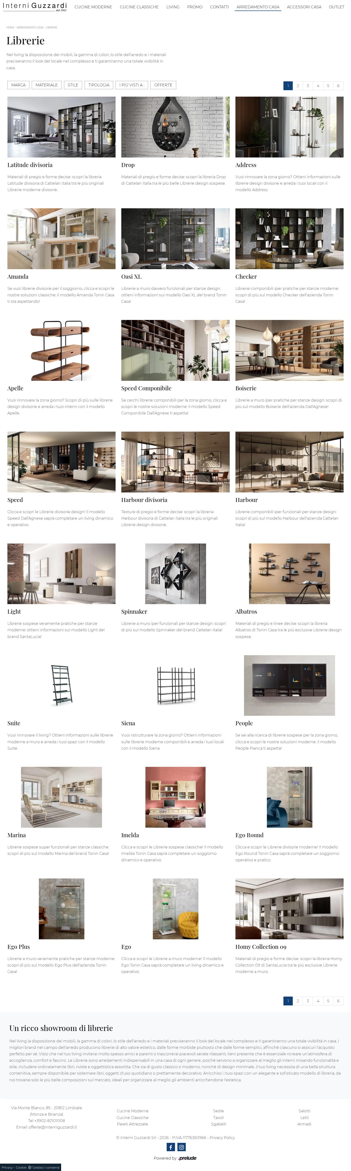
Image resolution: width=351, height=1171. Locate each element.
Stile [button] (73, 85)
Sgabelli (218, 1124)
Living (173, 7)
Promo (194, 7)
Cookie (21, 1167)
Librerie (51, 27)
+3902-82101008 (49, 1121)
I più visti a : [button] (131, 85)
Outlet (336, 7)
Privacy (7, 1167)
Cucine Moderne (93, 7)
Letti (304, 1117)
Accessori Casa (304, 7)
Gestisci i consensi (45, 1167)
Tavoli (218, 1117)
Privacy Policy (222, 1137)
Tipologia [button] (98, 85)
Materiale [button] (47, 85)
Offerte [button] (163, 85)
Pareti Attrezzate (132, 1124)
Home (10, 27)
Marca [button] (18, 85)
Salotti (304, 1111)
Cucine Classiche (139, 7)
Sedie (218, 1111)
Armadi (304, 1124)
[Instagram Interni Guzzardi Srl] (181, 1147)
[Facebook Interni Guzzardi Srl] (171, 1147)
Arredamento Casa (258, 7)
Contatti (219, 7)
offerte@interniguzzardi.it (53, 1127)
